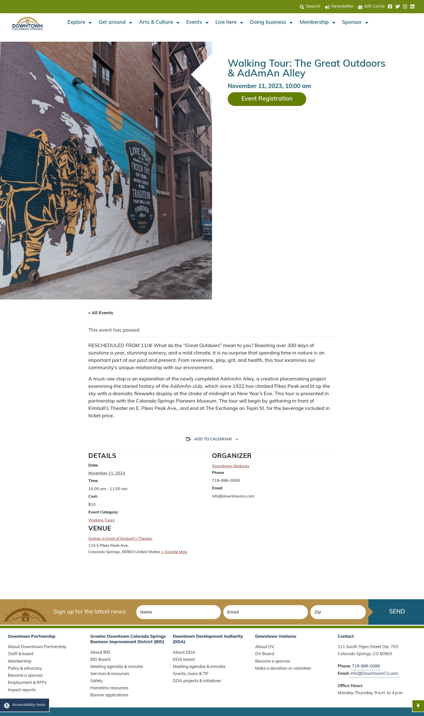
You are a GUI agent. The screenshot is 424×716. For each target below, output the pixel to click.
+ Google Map (174, 552)
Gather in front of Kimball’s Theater (120, 539)
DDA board (184, 660)
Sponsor (352, 22)
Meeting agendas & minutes (116, 667)
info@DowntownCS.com (374, 674)
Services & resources (109, 674)
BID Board (100, 660)
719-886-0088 (366, 666)
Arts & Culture (156, 22)
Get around (112, 22)
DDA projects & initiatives (197, 681)
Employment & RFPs (27, 683)
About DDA (184, 653)
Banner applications (109, 695)
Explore (76, 22)
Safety (96, 681)
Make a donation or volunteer (283, 668)
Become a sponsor (25, 676)
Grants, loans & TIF (191, 674)
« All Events (100, 313)
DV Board (264, 654)
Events (194, 22)
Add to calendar (213, 439)
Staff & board (20, 654)
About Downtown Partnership (37, 647)
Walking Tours (101, 520)
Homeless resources (109, 688)
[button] (401, 6)
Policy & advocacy (25, 668)
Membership (314, 22)
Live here (226, 22)
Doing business (268, 22)
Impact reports (22, 690)
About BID (100, 653)
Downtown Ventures (230, 466)
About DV (264, 647)
